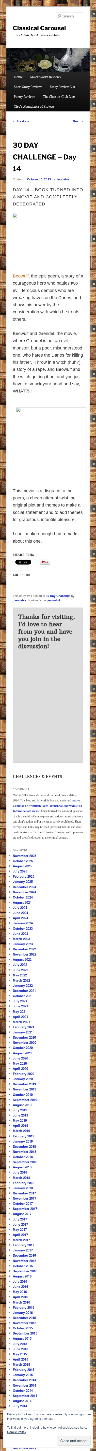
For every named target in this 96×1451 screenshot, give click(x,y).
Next (78, 121)
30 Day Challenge (58, 596)
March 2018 (21, 1177)
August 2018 (22, 1167)
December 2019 (24, 1084)
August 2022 (22, 959)
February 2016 (23, 1307)
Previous (21, 121)
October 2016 (23, 1265)
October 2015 (23, 1328)
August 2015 (22, 1338)
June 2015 (20, 1349)
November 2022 (24, 954)
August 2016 (22, 1276)
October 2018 (23, 1156)
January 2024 (23, 923)
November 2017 (24, 1198)
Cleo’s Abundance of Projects (34, 106)
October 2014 (23, 1390)
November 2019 (24, 1089)
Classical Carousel (39, 28)
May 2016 (20, 1291)
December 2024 (24, 887)
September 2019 (25, 1099)
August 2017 (22, 1213)
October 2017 (23, 1203)
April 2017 (20, 1234)
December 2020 (24, 1037)
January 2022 (23, 985)
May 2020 (20, 1063)
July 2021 (20, 1001)
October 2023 (23, 928)
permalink (54, 600)
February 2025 (23, 876)
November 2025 (24, 855)
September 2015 (25, 1333)
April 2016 (20, 1296)
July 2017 (20, 1219)
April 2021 (20, 1016)
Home (18, 77)
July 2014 (20, 1406)
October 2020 (23, 1047)
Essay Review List (62, 87)
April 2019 (20, 1125)
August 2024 (22, 902)
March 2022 (21, 980)
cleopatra (62, 179)
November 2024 (24, 892)
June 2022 (20, 970)
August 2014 (22, 1400)
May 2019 (20, 1120)
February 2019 (23, 1136)
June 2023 (20, 933)
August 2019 (22, 1105)
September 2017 (25, 1208)
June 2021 (20, 1006)
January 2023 (23, 944)
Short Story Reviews (28, 87)
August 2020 (22, 1053)
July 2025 (20, 871)
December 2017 (24, 1193)
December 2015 (24, 1317)
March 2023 (21, 938)
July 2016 (20, 1281)
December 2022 (24, 949)
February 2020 (23, 1073)
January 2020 (23, 1078)
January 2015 (23, 1374)
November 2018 (24, 1151)
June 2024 (20, 912)
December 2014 (24, 1380)
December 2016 (24, 1255)
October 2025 (23, 860)
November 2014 (24, 1385)
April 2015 (20, 1359)
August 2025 (22, 866)
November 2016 (24, 1260)
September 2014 (25, 1395)
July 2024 (20, 907)
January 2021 (23, 1032)
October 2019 (23, 1094)
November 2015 (24, 1322)
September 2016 (25, 1271)
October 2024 (23, 897)
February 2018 (23, 1182)
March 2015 (21, 1364)
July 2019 (20, 1110)
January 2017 (23, 1250)
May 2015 (20, 1354)
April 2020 (20, 1068)
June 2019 (20, 1115)
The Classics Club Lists (59, 97)
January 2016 (23, 1312)
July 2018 (20, 1172)
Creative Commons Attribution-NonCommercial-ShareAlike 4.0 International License (47, 806)
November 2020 (24, 1042)
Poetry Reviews (24, 97)
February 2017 (23, 1245)
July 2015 (20, 1343)
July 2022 (20, 964)
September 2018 (25, 1162)
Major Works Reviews (45, 77)
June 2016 (20, 1286)
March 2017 (21, 1239)
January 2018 (23, 1188)
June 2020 (20, 1058)
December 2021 (24, 990)
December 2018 (24, 1146)
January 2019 (23, 1141)
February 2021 (23, 1027)
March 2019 (21, 1130)
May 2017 (20, 1229)
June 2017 (20, 1224)
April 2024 (20, 917)
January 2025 (23, 881)
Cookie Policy (16, 1432)
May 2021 (20, 1011)
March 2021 (21, 1021)
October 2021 (23, 995)
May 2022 (20, 975)
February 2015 (23, 1369)
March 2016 (21, 1302)
